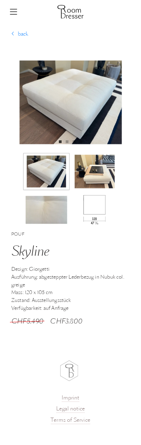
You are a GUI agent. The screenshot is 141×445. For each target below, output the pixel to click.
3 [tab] (75, 141)
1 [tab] (62, 141)
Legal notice (70, 409)
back (23, 34)
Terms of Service (70, 420)
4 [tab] (82, 141)
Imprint (70, 398)
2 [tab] (68, 141)
